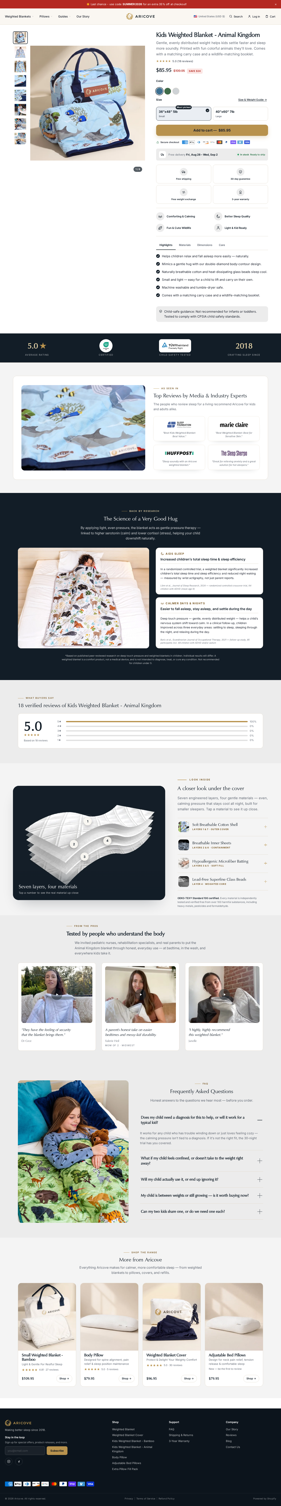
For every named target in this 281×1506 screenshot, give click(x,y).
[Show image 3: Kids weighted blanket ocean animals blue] (20, 66)
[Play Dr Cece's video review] (56, 994)
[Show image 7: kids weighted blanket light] (20, 124)
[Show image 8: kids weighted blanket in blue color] (20, 138)
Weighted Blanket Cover (127, 1435)
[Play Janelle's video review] (224, 994)
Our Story (83, 16)
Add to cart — (212, 130)
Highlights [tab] (165, 245)
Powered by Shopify (264, 1498)
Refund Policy (166, 1498)
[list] (206, 443)
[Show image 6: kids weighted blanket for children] (20, 109)
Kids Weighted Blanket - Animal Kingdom (132, 1449)
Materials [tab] (185, 245)
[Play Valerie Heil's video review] (140, 994)
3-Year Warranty (179, 1441)
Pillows (44, 16)
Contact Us (233, 1447)
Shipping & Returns (181, 1435)
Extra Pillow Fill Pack (125, 1469)
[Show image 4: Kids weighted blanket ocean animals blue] (20, 81)
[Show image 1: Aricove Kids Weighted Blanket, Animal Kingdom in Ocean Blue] (20, 37)
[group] (87, 103)
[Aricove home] (140, 16)
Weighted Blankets (18, 16)
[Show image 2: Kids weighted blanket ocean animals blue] (20, 52)
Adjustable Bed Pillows (126, 1463)
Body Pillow (119, 1457)
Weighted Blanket (123, 1429)
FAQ (171, 1429)
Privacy (129, 1498)
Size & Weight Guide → (252, 99)
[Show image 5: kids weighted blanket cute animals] (20, 95)
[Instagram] (8, 1461)
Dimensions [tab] (204, 245)
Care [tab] (222, 245)
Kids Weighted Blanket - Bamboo (133, 1441)
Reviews (231, 1435)
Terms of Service (145, 1498)
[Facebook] (19, 1461)
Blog (229, 1441)
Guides (63, 16)
